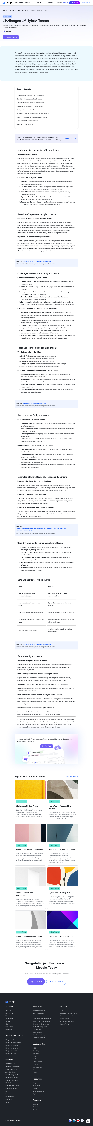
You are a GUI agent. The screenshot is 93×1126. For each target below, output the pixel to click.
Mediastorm (36, 1059)
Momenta (36, 1070)
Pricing (59, 2)
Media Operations (11, 1083)
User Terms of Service (67, 1016)
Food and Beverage (11, 1080)
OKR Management (11, 1088)
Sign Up (35, 1104)
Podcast (35, 1088)
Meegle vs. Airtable (11, 1048)
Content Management (40, 1027)
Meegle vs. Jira (10, 1040)
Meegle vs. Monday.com (13, 1042)
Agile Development (11, 1072)
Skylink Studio (37, 1061)
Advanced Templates (39, 1037)
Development (9, 1096)
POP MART (36, 1053)
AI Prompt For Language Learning (34, 403)
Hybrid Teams (21, 10)
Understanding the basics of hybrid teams (30, 95)
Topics (11, 10)
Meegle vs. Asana (11, 1051)
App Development (38, 1013)
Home (5, 10)
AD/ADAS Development (12, 1064)
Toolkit (7, 1021)
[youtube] (78, 1122)
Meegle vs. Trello (10, 1053)
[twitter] (82, 1122)
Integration (8, 1029)
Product (7, 1094)
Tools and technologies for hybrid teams (30, 106)
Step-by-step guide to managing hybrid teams (32, 117)
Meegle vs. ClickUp (11, 1045)
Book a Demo (56, 981)
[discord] (70, 1122)
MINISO (35, 1048)
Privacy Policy (64, 1018)
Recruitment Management (41, 1035)
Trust (61, 1010)
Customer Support (38, 1091)
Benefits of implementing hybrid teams (29, 99)
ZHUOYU (35, 1064)
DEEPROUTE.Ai (37, 1067)
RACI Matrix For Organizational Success (37, 261)
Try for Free (46, 746)
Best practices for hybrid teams (27, 110)
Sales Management (11, 1075)
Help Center (36, 1085)
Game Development (11, 1069)
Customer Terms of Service (68, 1013)
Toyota (35, 1072)
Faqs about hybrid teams (25, 124)
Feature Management (39, 1016)
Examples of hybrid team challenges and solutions (33, 113)
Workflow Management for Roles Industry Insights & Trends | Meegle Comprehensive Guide (41, 530)
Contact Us (86, 3)
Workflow (8, 1010)
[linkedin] (74, 1122)
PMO (6, 1091)
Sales (7, 1102)
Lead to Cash (37, 1029)
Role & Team (9, 1013)
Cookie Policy (64, 1024)
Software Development (12, 1066)
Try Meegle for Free (10, 37)
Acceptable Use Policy (67, 1021)
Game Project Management (41, 1021)
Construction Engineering (41, 1024)
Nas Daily (36, 1051)
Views (7, 1016)
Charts (7, 1024)
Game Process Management (42, 1018)
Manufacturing (37, 1032)
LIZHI (34, 1056)
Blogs (34, 1083)
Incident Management (12, 1085)
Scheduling (9, 1027)
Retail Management (11, 1077)
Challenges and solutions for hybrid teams (30, 102)
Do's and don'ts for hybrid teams (27, 121)
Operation (8, 1099)
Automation (9, 1018)
